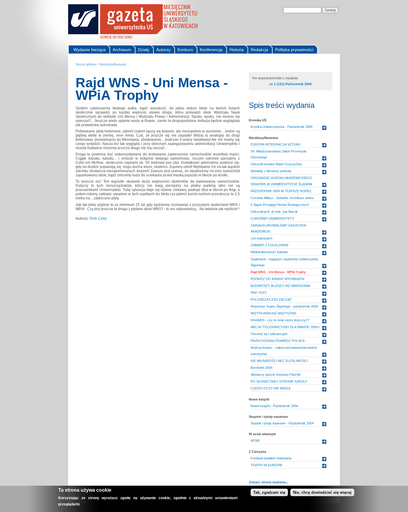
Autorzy (163, 49)
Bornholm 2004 (261, 367)
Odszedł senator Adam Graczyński (276, 164)
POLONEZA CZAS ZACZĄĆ (271, 299)
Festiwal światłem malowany (271, 458)
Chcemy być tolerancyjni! (269, 334)
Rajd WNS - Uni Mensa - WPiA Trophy (278, 272)
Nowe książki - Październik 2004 (274, 406)
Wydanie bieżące (89, 49)
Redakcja (259, 49)
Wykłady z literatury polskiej (271, 171)
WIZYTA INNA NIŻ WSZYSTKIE (273, 313)
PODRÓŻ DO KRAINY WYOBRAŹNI (277, 279)
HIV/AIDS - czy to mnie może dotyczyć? (280, 320)
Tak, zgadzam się (269, 492)
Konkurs (185, 49)
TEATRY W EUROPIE (267, 465)
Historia (236, 49)
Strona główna (86, 64)
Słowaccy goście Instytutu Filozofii (275, 374)
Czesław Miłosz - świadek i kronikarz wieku (282, 198)
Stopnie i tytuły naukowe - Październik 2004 (282, 423)
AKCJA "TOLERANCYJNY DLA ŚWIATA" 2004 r (285, 327)
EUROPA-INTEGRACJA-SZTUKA (275, 144)
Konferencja (211, 49)
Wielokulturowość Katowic (269, 252)
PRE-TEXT (259, 292)
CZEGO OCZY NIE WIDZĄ (270, 388)
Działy (143, 49)
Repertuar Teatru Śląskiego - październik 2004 (284, 306)
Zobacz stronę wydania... (268, 482)
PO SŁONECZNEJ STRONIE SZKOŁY (279, 381)
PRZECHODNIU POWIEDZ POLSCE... (279, 341)
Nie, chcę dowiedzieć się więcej (322, 492)
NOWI (255, 440)
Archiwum (122, 49)
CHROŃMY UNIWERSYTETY (272, 218)
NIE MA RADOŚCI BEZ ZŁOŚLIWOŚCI (279, 361)
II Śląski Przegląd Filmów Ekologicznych (280, 205)
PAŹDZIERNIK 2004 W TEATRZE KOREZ (281, 191)
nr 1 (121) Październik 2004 (291, 84)
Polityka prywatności (294, 49)
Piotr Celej (98, 218)
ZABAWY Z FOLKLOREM (269, 245)
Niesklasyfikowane (112, 64)
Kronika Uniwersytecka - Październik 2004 (281, 127)
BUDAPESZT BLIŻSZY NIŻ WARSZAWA (280, 286)
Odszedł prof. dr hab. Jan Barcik (274, 211)
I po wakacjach (261, 238)
